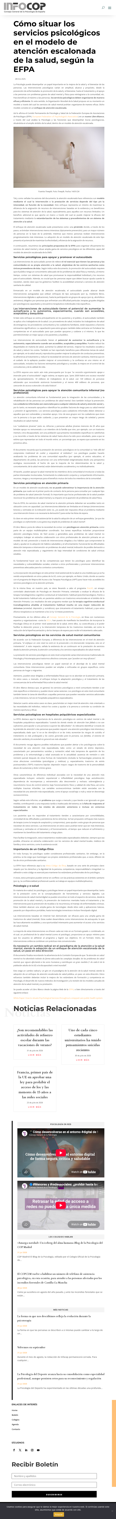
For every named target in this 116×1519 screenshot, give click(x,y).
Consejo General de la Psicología (65, 617)
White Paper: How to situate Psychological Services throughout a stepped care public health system (58, 998)
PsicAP (90, 588)
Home (14, 1410)
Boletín (15, 1415)
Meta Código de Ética (56, 865)
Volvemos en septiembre (31, 1347)
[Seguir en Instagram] (32, 1450)
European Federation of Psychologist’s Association (55, 116)
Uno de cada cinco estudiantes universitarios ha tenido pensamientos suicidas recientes (83, 1040)
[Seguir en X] (20, 1450)
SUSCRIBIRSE (54, 1494)
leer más (35, 1055)
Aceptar (59, 1514)
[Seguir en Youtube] (38, 1450)
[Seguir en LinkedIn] (26, 1450)
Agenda (15, 1424)
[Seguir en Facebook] (14, 1450)
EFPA (71, 989)
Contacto (16, 1429)
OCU (48, 620)
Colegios (15, 1419)
